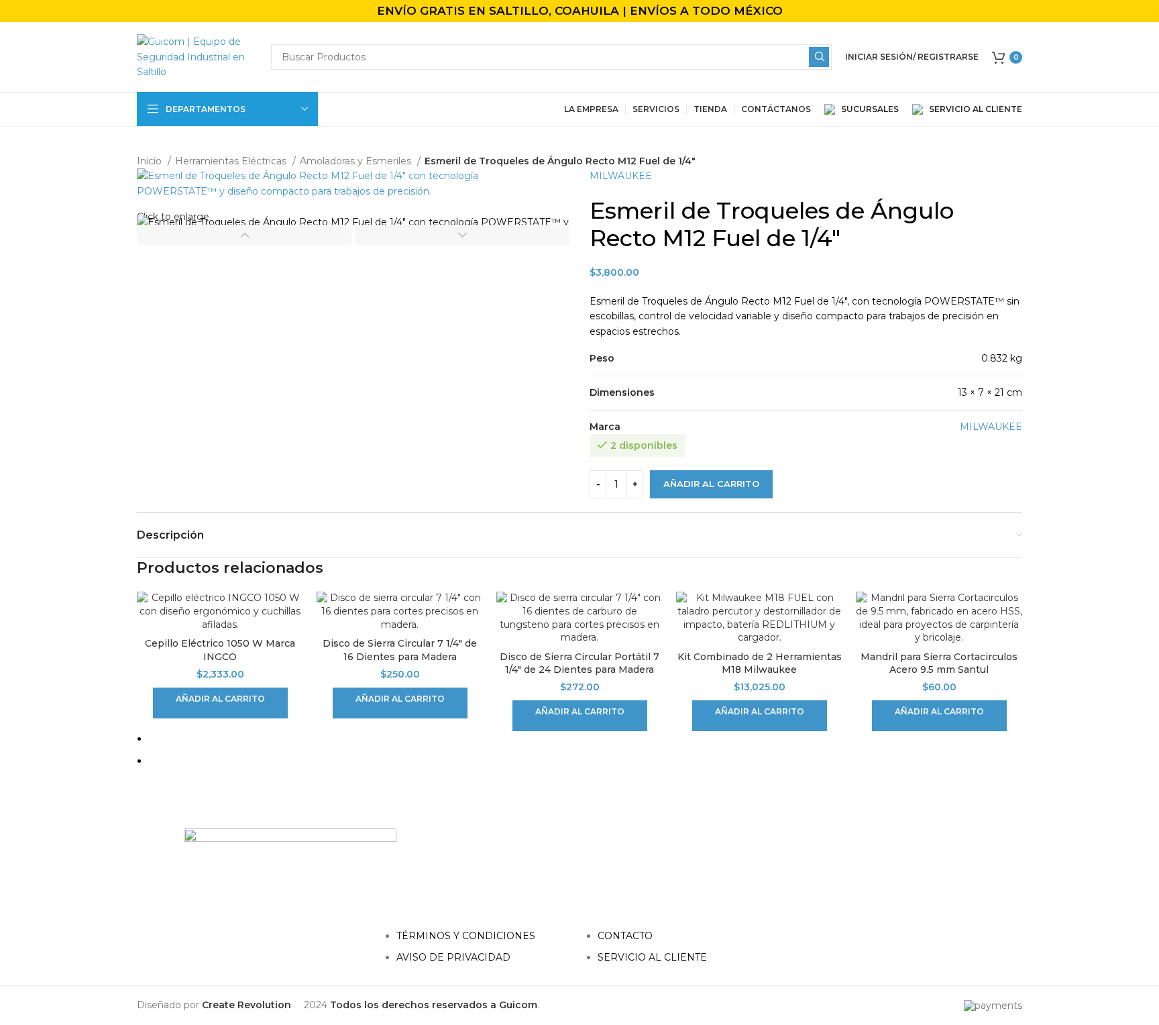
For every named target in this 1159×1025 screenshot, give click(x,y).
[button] (220, 703)
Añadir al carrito (711, 483)
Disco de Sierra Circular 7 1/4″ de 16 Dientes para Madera (400, 650)
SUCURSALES (869, 109)
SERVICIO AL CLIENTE (972, 109)
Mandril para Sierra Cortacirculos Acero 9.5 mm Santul (939, 663)
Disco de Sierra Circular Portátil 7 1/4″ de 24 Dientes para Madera (579, 663)
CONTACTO (625, 936)
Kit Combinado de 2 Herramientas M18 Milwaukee (759, 663)
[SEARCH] (819, 57)
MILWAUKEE (621, 176)
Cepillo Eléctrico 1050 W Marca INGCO (220, 650)
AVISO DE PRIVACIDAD (453, 957)
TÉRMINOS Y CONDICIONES (465, 936)
